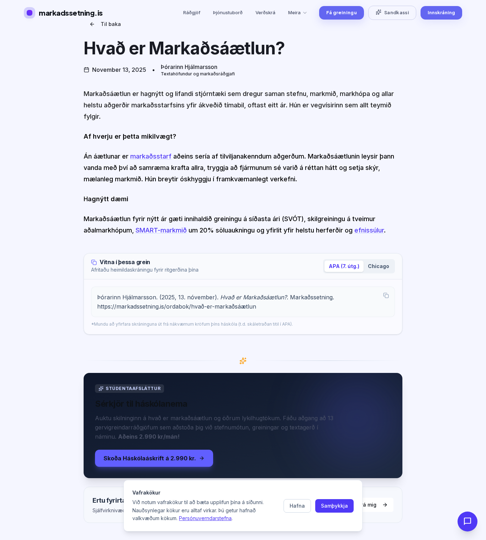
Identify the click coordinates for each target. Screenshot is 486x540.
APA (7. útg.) (344, 266)
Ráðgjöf (191, 12)
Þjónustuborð (228, 12)
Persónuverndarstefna (205, 518)
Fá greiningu (341, 12)
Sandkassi (396, 12)
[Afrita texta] (386, 295)
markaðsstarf (150, 156)
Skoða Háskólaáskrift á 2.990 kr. (150, 458)
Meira (294, 12)
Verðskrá (265, 12)
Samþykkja (334, 506)
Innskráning (441, 12)
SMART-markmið (161, 230)
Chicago (378, 266)
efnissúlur (369, 230)
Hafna (297, 506)
